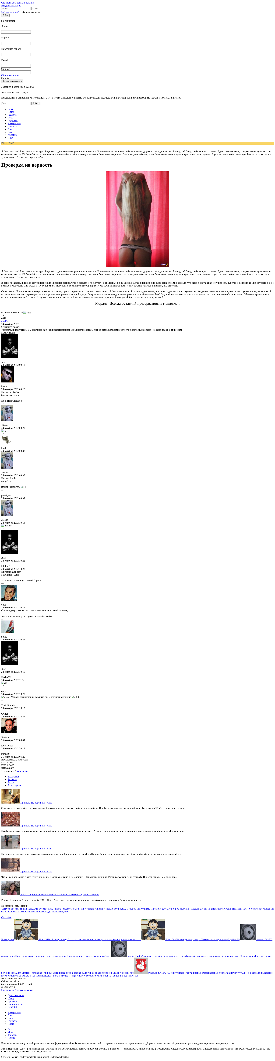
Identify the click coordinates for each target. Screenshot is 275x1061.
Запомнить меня (31, 12)
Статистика (7, 2)
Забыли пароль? (10, 12)
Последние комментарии (14, 905)
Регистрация (14, 5)
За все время (14, 785)
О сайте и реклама (24, 2)
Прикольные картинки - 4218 (36, 802)
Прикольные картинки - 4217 (36, 871)
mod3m (5, 321)
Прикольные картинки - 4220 (36, 848)
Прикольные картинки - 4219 (36, 825)
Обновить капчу (10, 75)
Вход (4, 5)
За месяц (12, 779)
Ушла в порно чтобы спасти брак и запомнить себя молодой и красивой (59, 894)
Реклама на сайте (23, 990)
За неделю (13, 776)
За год (11, 782)
